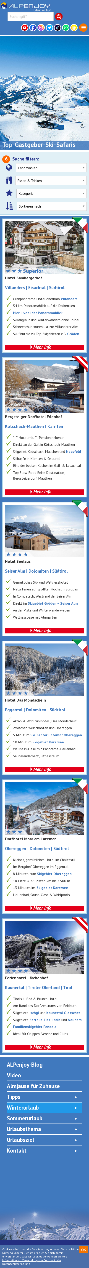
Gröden (73, 333)
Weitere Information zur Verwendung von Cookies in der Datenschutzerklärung (34, 1260)
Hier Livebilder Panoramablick (38, 312)
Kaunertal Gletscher (63, 1012)
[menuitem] (83, 28)
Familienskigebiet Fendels (34, 1026)
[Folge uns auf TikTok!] (58, 27)
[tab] (44, 1096)
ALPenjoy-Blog (25, 1064)
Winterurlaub (23, 1107)
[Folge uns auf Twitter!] (50, 27)
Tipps (13, 1096)
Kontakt (16, 1150)
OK (83, 1250)
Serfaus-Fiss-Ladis (44, 1019)
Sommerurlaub (24, 1118)
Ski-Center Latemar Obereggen (56, 735)
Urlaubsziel (20, 1139)
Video (14, 1075)
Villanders (69, 298)
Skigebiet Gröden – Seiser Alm (53, 603)
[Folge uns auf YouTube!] (25, 27)
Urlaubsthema (24, 1129)
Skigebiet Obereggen (54, 873)
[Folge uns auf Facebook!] (33, 27)
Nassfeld (73, 451)
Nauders (75, 1019)
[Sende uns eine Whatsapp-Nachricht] (66, 27)
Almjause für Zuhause (33, 1086)
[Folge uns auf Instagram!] (41, 27)
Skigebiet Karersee (48, 742)
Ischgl (34, 1012)
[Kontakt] (74, 27)
